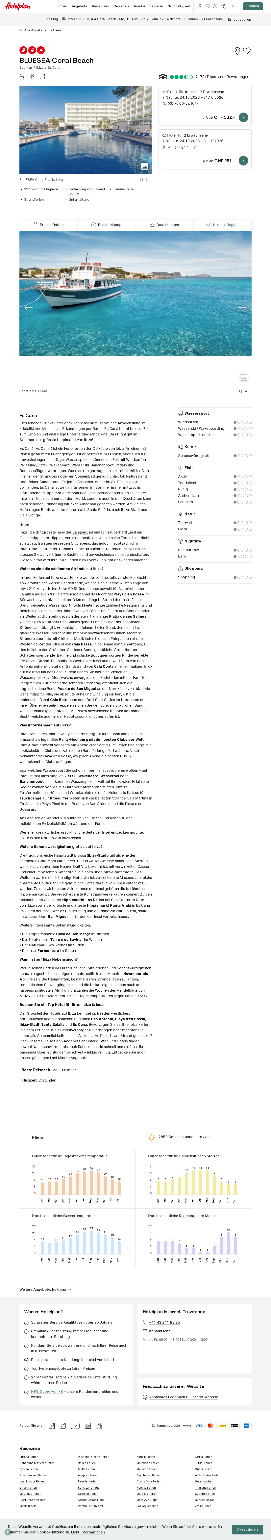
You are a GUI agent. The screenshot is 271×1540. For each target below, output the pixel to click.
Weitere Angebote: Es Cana (42, 1290)
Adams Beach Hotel (91, 1500)
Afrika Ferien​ (203, 1457)
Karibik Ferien (145, 1457)
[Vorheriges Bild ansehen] (28, 129)
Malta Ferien (86, 1469)
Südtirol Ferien (205, 1494)
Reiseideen (100, 6)
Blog (88, 1426)
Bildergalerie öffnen (144, 166)
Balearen (79, 532)
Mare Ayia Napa (147, 1500)
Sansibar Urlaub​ (89, 1487)
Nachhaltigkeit (179, 6)
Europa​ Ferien (28, 1457)
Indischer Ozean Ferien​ (93, 1457)
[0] (208, 6)
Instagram (63, 1426)
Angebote (79, 6)
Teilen (223, 6)
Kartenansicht (237, 51)
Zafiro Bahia (203, 1506)
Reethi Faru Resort (90, 1506)
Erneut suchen (239, 19)
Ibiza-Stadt (29, 549)
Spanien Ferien (88, 1494)
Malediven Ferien (148, 1463)
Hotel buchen (204, 1481)
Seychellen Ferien (148, 1475)
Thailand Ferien (205, 1487)
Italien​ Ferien (87, 1463)
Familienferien (87, 1481)
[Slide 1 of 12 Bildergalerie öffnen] (85, 130)
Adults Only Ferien (148, 1481)
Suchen (61, 6)
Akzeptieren (247, 1529)
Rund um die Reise (148, 6)
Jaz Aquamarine (147, 1506)
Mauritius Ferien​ (30, 1494)
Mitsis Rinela (28, 1506)
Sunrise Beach (205, 1500)
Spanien (25, 67)
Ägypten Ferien (88, 1475)
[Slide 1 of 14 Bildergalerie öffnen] (135, 308)
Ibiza (40, 67)
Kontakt (253, 6)
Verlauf (215, 6)
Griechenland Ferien (33, 1475)
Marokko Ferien (146, 1494)
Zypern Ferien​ (28, 1469)
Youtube (75, 1426)
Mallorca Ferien (147, 1469)
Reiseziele (121, 6)
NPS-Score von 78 (47, 1392)
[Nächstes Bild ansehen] (142, 129)
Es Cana (54, 67)
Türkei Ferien (203, 1463)
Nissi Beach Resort (32, 1500)
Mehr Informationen (88, 1532)
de (234, 6)
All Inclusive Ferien (207, 1475)
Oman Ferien (28, 1487)
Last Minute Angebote (68, 1058)
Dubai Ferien (203, 1469)
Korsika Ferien (146, 1487)
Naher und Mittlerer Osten (37, 1463)
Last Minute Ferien (32, 1481)
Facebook (52, 1426)
